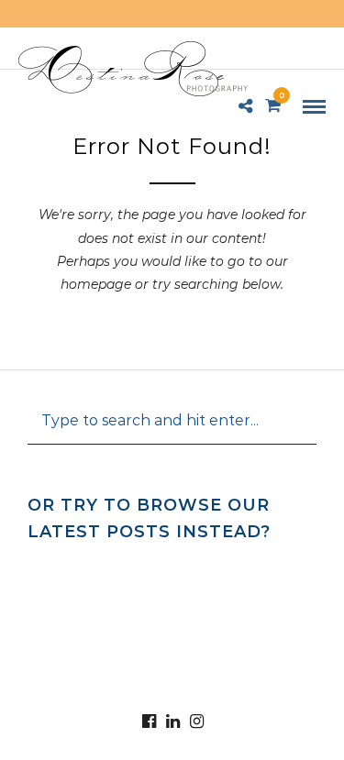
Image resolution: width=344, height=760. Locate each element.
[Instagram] (196, 721)
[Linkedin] (172, 721)
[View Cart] (273, 106)
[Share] (245, 107)
